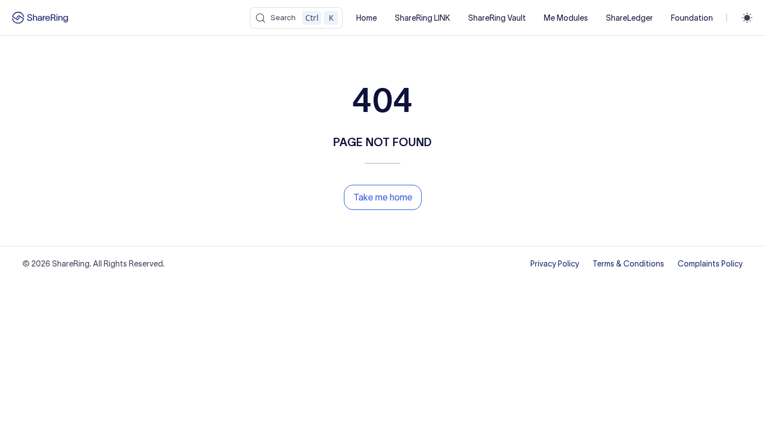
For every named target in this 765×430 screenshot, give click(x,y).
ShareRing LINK (422, 17)
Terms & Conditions (628, 263)
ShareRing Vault (497, 17)
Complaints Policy (710, 263)
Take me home (382, 197)
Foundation (692, 17)
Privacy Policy (554, 263)
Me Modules (566, 17)
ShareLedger (629, 17)
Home (366, 17)
